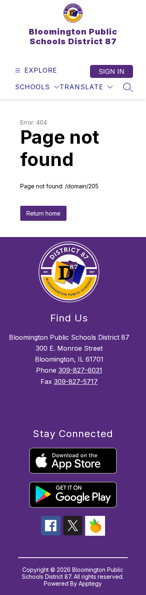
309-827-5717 (76, 381)
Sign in (112, 71)
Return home (43, 213)
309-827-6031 (80, 370)
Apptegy (90, 583)
